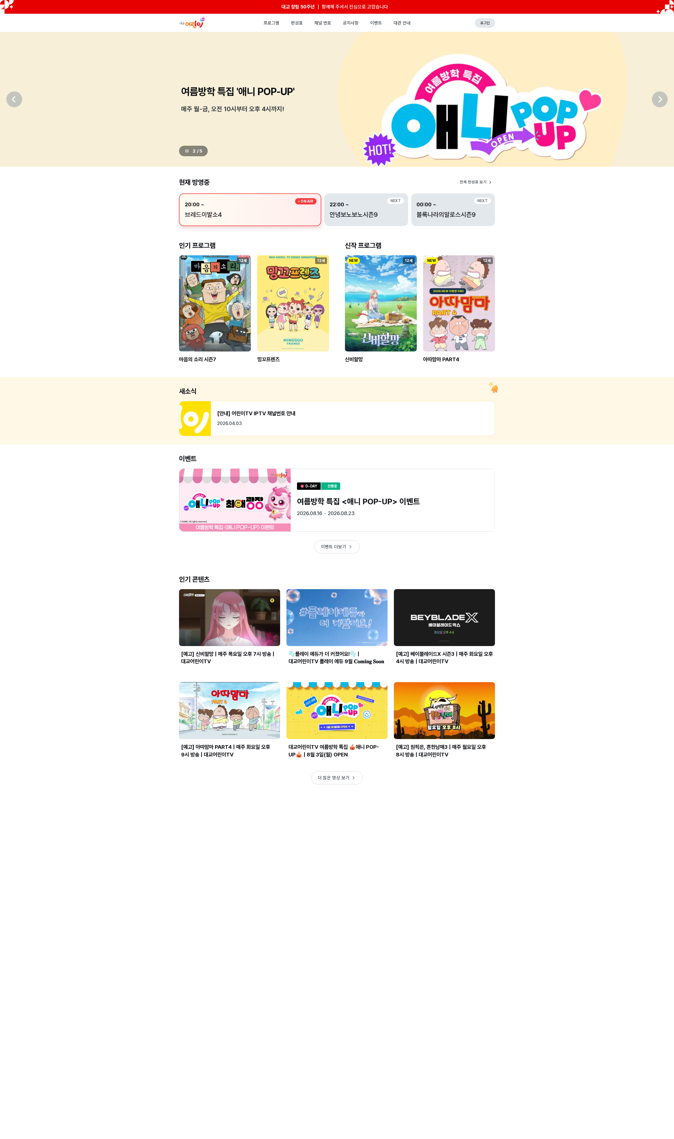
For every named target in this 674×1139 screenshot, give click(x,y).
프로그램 (271, 23)
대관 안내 (402, 23)
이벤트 (376, 23)
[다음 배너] (660, 99)
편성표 (297, 23)
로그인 (485, 23)
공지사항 (351, 23)
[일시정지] (187, 151)
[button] (215, 313)
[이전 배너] (14, 99)
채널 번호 (322, 23)
